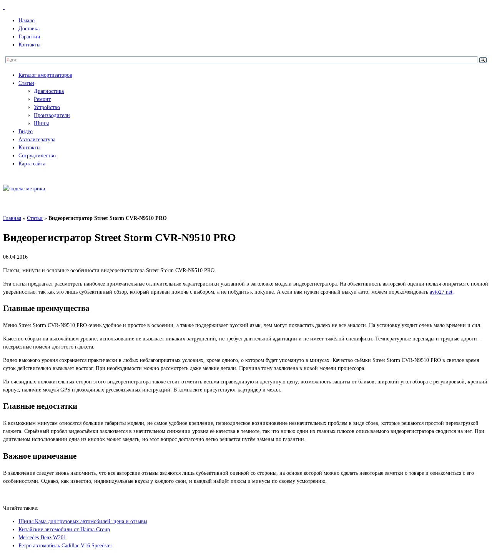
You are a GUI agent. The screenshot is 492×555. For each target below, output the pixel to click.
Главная (12, 218)
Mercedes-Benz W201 (42, 537)
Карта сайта (31, 164)
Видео (25, 131)
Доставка (29, 28)
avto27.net (441, 292)
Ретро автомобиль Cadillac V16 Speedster (65, 545)
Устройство (47, 107)
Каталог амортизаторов (45, 75)
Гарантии (29, 37)
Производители (52, 115)
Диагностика (49, 91)
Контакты (29, 45)
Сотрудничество (37, 156)
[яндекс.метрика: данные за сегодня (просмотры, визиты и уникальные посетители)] (24, 189)
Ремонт (42, 99)
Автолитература (36, 139)
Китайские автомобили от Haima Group (64, 529)
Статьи (26, 83)
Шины (41, 123)
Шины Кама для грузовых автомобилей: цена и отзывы (82, 521)
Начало (26, 20)
